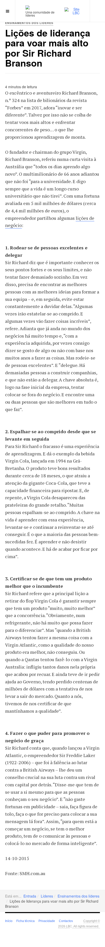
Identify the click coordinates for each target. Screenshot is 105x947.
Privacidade (46, 921)
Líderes (47, 896)
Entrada (29, 896)
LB (68, 926)
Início (8, 921)
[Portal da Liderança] (27, 7)
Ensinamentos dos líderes (78, 896)
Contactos (66, 921)
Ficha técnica (25, 921)
